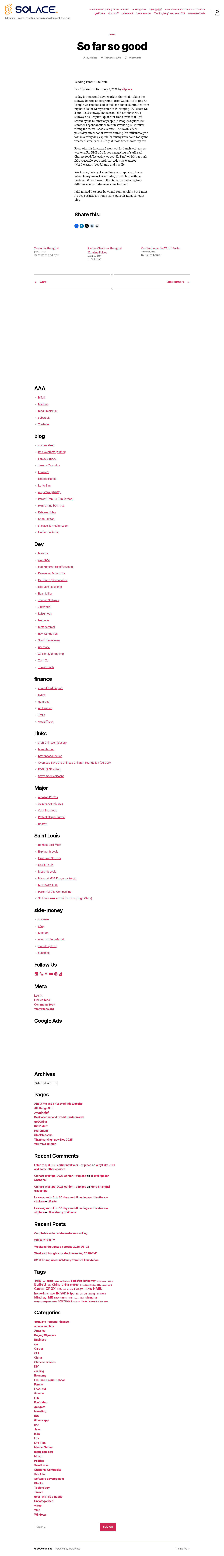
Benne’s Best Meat (49, 844)
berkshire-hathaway (83, 1280)
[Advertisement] (75, 1046)
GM (64, 1289)
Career (38, 1348)
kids (37, 1434)
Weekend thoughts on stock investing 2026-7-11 (65, 1253)
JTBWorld (44, 607)
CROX (50, 1289)
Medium (43, 404)
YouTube (43, 424)
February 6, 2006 (112, 57)
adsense (43, 919)
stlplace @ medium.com (53, 525)
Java (37, 1429)
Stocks (38, 1483)
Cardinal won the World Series (161, 248)
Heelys (78, 1289)
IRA (77, 1294)
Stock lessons (143, 13)
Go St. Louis (45, 865)
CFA (49, 1285)
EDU (59, 1289)
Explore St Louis (48, 851)
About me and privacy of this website (108, 9)
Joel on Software (48, 600)
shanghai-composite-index (45, 1302)
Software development (49, 1478)
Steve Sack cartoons (51, 776)
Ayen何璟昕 (156, 9)
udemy (42, 824)
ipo (72, 1293)
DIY (36, 1366)
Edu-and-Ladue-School (49, 1380)
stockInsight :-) (47, 946)
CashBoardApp (47, 810)
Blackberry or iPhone (62, 1212)
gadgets (39, 1407)
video (38, 1505)
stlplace (93, 57)
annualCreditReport (50, 688)
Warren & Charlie (196, 13)
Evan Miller (45, 593)
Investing (40, 1411)
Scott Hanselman (49, 640)
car (36, 1344)
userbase (44, 647)
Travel (38, 1492)
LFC (81, 1294)
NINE (70, 1298)
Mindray (40, 1297)
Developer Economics (51, 573)
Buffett (40, 1284)
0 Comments (134, 57)
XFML (106, 1302)
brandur (43, 553)
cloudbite (44, 560)
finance (39, 1393)
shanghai (91, 1297)
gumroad (44, 701)
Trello (41, 715)
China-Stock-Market (88, 1285)
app (44, 1281)
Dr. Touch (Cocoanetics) (53, 580)
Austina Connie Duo (50, 803)
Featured (40, 1389)
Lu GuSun (44, 485)
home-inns (41, 1293)
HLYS (88, 1289)
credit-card (107, 1285)
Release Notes (47, 512)
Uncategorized (44, 1501)
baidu (57, 1281)
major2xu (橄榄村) (49, 492)
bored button (46, 749)
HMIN (97, 1289)
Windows (40, 1514)
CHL (99, 1285)
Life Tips (40, 1442)
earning (39, 1371)
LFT (85, 1294)
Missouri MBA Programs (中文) (57, 878)
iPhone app (41, 1420)
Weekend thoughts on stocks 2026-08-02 (61, 1246)
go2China (100, 13)
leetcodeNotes (47, 478)
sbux (82, 1298)
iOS (36, 1416)
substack (44, 417)
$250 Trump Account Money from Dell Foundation (66, 1260)
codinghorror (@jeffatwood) (55, 566)
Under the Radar (48, 532)
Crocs (39, 1288)
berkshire (65, 1281)
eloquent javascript (50, 586)
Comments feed (44, 1004)
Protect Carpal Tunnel (51, 817)
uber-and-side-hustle (48, 1496)
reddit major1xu (48, 411)
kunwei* (43, 472)
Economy (40, 1375)
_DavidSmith (46, 667)
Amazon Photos (48, 797)
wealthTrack (45, 721)
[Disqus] (112, 331)
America (39, 1330)
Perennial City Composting (54, 891)
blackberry (101, 1281)
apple (50, 1280)
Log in (38, 995)
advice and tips (44, 1326)
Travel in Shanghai (46, 248)
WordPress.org (44, 1009)
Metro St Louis (47, 871)
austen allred (46, 445)
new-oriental (60, 1298)
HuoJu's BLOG (47, 458)
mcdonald (101, 1294)
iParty (53, 1201)
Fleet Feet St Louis (49, 858)
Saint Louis (41, 1465)
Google (70, 1289)
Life (36, 1438)
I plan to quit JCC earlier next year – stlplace (62, 1165)
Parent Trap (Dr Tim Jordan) (55, 499)
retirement (127, 13)
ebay (41, 926)
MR (50, 1297)
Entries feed (42, 1000)
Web (37, 1510)
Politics (39, 1460)
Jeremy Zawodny (49, 465)
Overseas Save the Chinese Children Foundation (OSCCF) (74, 762)
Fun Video (40, 1402)
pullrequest (45, 708)
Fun (36, 1398)
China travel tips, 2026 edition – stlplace (60, 1175)
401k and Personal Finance (51, 1321)
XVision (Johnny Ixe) (51, 653)
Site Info (39, 1474)
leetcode (43, 620)
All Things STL (139, 9)
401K (37, 1280)
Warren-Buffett (96, 1301)
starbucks (65, 1301)
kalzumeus (45, 613)
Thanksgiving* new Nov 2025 (169, 13)
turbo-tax (77, 1302)
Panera (76, 1298)
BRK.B (110, 1281)
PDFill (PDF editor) (49, 769)
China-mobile (70, 1284)
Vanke (84, 1301)
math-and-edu (43, 1451)
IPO (36, 1425)
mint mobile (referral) (51, 939)
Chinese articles (45, 1362)
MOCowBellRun (48, 885)
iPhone (62, 1293)
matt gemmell (46, 627)
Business (40, 1339)
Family (38, 1384)
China (112, 34)
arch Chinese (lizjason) (52, 742)
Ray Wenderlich (48, 633)
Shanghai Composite (47, 1469)
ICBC (52, 1294)
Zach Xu (43, 660)
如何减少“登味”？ (44, 1240)
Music (38, 1456)
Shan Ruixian (46, 519)
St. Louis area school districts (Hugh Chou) (65, 898)
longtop (92, 1294)
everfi (41, 694)
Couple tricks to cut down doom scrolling (61, 1233)
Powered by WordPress (67, 1548)
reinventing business (51, 505)
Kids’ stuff (113, 13)
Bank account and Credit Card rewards (185, 9)
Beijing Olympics (45, 1335)
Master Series (43, 1447)
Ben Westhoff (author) (52, 452)
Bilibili (41, 397)
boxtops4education (50, 756)
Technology (42, 1487)
